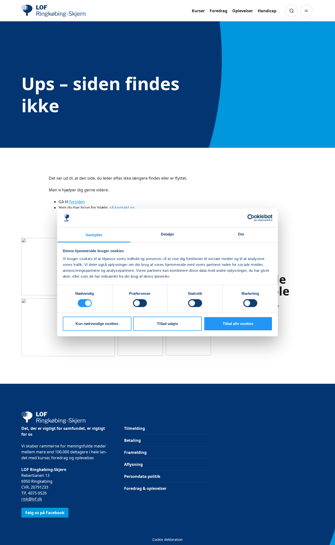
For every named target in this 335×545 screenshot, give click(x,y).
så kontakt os (122, 207)
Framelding (135, 452)
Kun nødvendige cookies (97, 324)
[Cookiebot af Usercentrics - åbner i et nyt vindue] (251, 218)
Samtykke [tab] (94, 235)
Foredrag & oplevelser (145, 488)
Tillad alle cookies (238, 324)
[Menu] (306, 10)
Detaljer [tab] (167, 234)
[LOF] (57, 10)
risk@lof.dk (31, 499)
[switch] (140, 303)
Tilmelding (134, 428)
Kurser (198, 10)
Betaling (132, 440)
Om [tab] (241, 234)
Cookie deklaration (167, 539)
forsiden (77, 201)
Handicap (267, 10)
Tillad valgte (167, 324)
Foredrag (218, 10)
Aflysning (133, 464)
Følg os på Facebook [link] (44, 512)
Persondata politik (142, 476)
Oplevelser (242, 10)
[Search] (291, 10)
